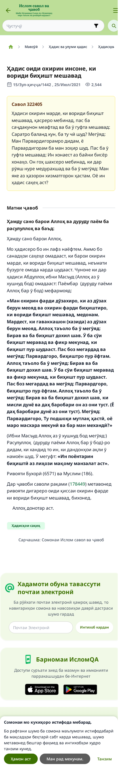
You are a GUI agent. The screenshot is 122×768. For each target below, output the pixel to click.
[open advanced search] (96, 26)
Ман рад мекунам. (65, 759)
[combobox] (49, 26)
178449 (77, 484)
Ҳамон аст (21, 759)
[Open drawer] (116, 10)
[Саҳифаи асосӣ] (11, 47)
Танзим (104, 759)
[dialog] (59, 742)
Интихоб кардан (94, 627)
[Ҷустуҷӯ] (114, 26)
